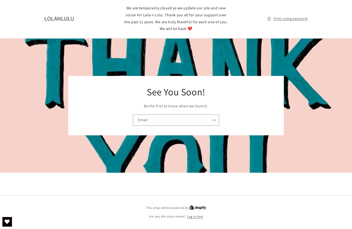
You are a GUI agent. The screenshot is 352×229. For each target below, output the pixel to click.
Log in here (195, 216)
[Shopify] (197, 208)
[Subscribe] (213, 120)
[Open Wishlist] (7, 222)
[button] (287, 19)
